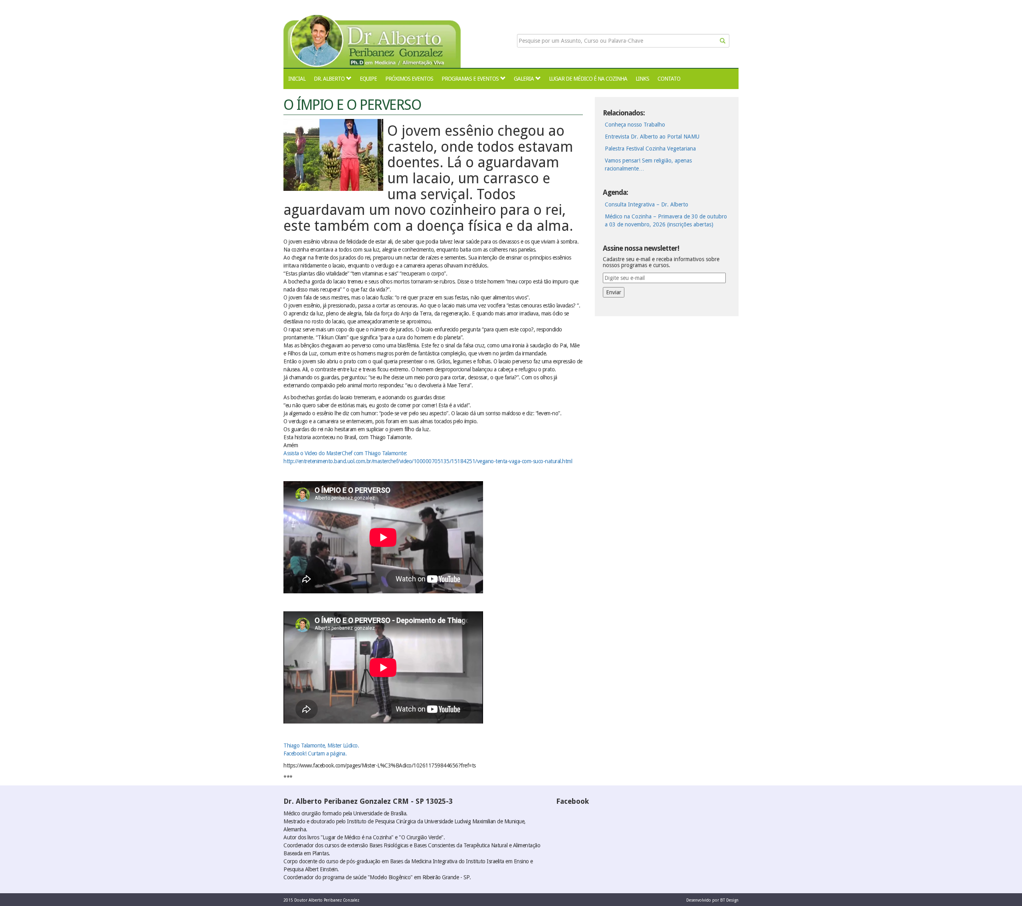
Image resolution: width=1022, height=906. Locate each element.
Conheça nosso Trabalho (635, 124)
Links (642, 78)
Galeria (524, 78)
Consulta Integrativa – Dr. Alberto (646, 204)
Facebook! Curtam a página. (315, 753)
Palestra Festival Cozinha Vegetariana (650, 148)
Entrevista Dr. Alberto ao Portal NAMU (652, 136)
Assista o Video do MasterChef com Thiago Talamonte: (345, 453)
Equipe (368, 78)
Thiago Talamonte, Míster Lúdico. (321, 745)
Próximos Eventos (409, 78)
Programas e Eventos (470, 78)
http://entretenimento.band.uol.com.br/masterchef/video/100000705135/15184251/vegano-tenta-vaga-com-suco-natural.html (427, 461)
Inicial (296, 78)
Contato (669, 78)
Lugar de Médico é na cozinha (588, 78)
